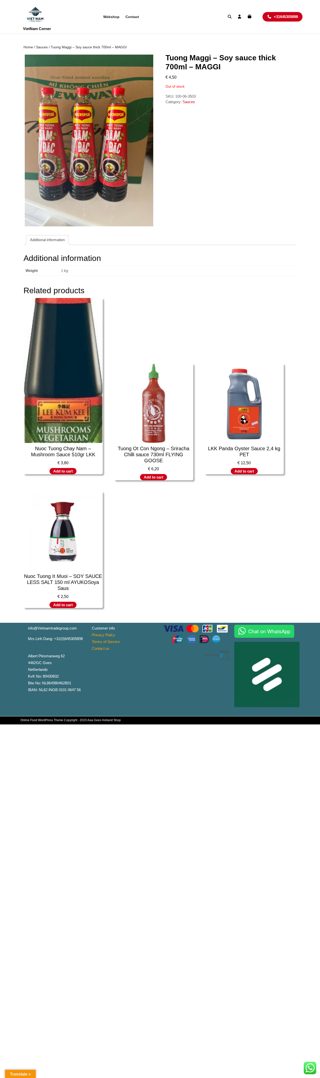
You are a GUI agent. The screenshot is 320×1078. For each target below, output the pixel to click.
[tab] (47, 240)
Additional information (47, 240)
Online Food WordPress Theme (41, 720)
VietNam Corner (37, 29)
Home (28, 47)
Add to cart (63, 471)
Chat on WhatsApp (269, 631)
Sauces (42, 47)
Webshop (111, 17)
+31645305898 (288, 16)
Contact (132, 17)
